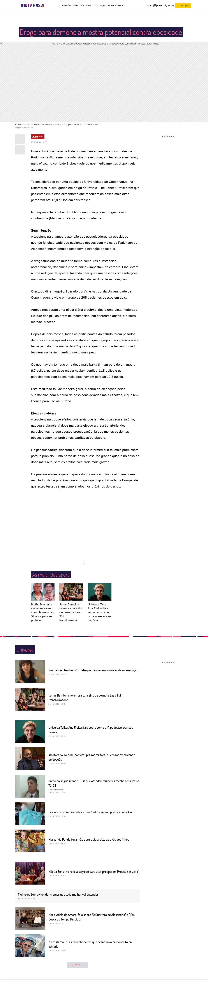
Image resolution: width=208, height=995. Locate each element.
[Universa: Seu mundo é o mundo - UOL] (32, 5)
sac (150, 6)
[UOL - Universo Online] (46, 5)
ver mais (75, 964)
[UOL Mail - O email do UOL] (158, 5)
